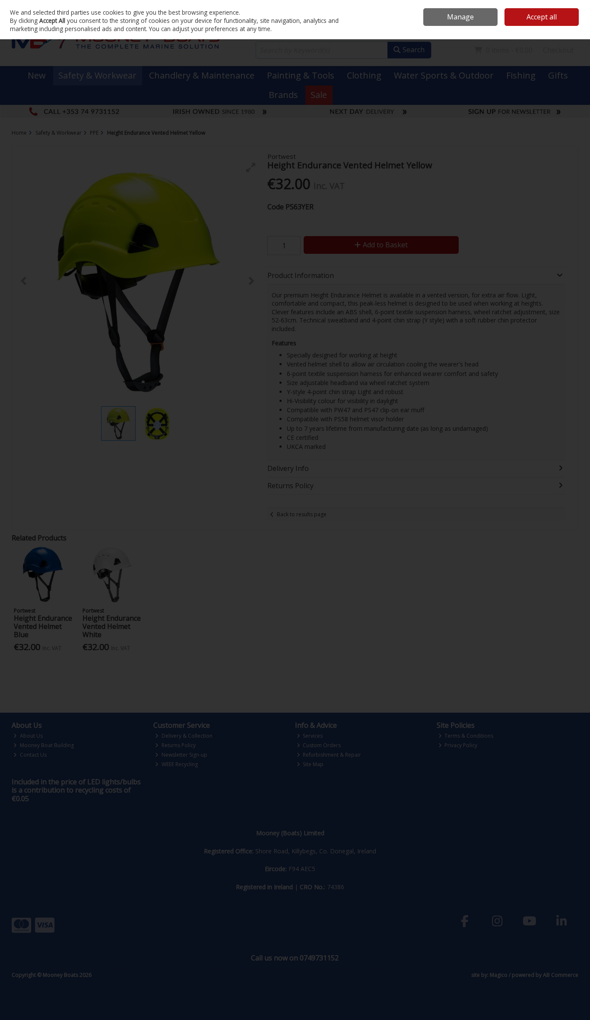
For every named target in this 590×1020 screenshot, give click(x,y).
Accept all (542, 17)
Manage (460, 17)
